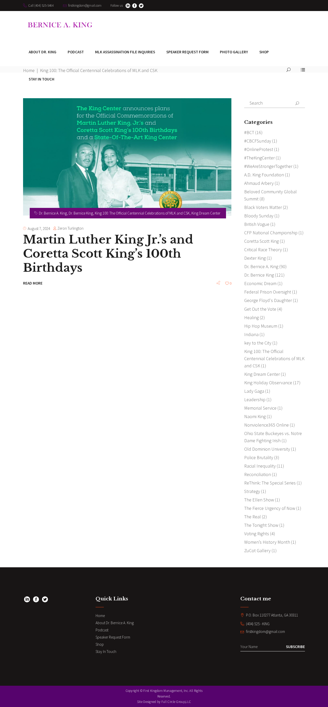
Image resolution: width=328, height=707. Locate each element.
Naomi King (255, 416)
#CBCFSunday (257, 141)
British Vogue (256, 224)
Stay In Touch (106, 651)
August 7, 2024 (39, 228)
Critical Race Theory (263, 249)
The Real (252, 517)
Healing (251, 317)
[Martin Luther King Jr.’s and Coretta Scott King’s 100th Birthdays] (127, 157)
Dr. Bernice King (81, 213)
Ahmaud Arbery (259, 183)
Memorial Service (260, 408)
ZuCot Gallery (257, 550)
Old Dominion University (267, 449)
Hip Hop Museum (260, 326)
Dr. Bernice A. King (53, 213)
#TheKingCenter (259, 158)
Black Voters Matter (263, 207)
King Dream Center (205, 213)
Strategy (252, 491)
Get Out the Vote (260, 309)
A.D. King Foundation (264, 175)
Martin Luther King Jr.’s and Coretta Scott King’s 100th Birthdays (108, 253)
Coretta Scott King (261, 241)
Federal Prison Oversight (267, 292)
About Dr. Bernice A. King (115, 622)
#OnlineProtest (258, 149)
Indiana (251, 334)
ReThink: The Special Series (270, 483)
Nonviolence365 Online (266, 425)
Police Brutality (258, 457)
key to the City (257, 343)
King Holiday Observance (268, 383)
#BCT (249, 132)
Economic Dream (260, 283)
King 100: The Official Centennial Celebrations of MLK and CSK (142, 213)
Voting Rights (256, 534)
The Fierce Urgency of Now (269, 508)
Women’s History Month (267, 542)
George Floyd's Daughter (268, 300)
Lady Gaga (254, 391)
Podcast (102, 630)
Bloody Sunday (258, 216)
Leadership (254, 399)
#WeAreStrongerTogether (268, 166)
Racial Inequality (260, 466)
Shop (100, 644)
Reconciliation (257, 474)
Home (100, 615)
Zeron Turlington (70, 228)
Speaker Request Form (113, 637)
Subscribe (295, 646)
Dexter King (255, 258)
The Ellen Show (259, 500)
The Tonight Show (261, 525)
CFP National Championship (271, 233)
